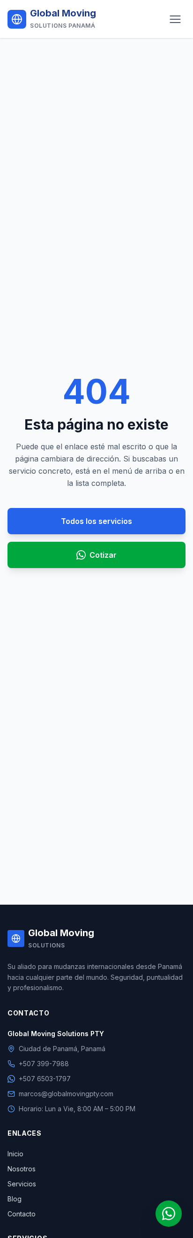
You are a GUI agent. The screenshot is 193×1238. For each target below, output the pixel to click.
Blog (14, 1199)
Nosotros (21, 1169)
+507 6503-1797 (45, 1079)
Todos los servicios (96, 521)
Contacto (21, 1214)
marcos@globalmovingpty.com (66, 1094)
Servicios (21, 1184)
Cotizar (103, 555)
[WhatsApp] (169, 1213)
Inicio (15, 1154)
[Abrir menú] (175, 19)
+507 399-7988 (44, 1064)
